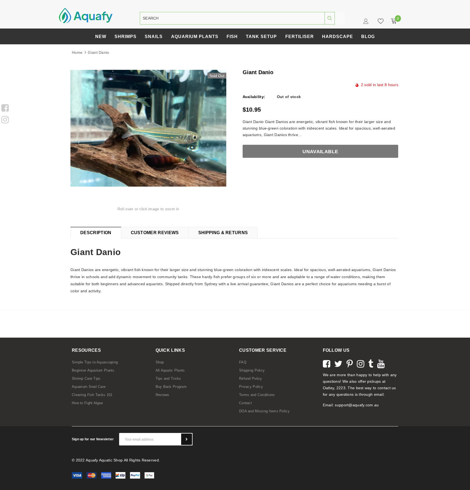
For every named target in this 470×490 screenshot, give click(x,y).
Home (77, 52)
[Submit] (186, 439)
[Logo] (85, 15)
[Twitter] (338, 363)
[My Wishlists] (379, 21)
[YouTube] (381, 363)
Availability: (254, 97)
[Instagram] (5, 119)
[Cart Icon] (394, 21)
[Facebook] (5, 107)
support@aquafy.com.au (357, 405)
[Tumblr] (370, 363)
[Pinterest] (350, 363)
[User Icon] (366, 22)
